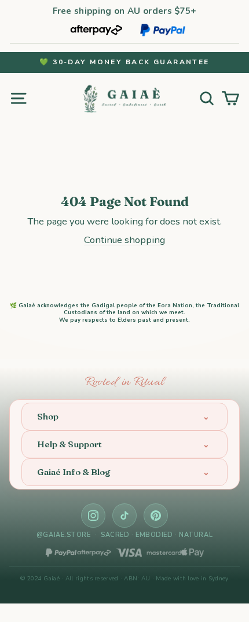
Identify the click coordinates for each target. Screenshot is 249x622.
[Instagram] (93, 515)
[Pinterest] (156, 515)
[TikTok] (124, 515)
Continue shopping (124, 239)
